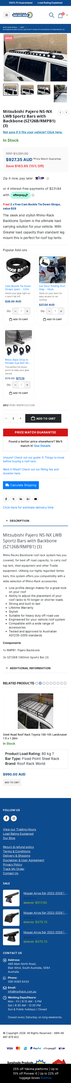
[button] (6, 15)
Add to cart (46, 418)
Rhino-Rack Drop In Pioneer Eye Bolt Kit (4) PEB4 (17, 361)
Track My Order (13, 869)
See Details (42, 446)
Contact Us (10, 873)
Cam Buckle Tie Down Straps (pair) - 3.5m (18, 288)
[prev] (60, 112)
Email (35, 499)
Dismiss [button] (46, 1078)
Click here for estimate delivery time (28, 507)
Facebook (6, 499)
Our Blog (9, 838)
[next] (66, 112)
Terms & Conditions (16, 851)
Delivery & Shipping (16, 856)
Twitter (13, 499)
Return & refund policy (18, 847)
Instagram (14, 818)
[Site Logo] (22, 15)
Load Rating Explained (18, 834)
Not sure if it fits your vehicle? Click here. (33, 132)
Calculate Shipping (23, 485)
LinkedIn (21, 499)
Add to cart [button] (20, 319)
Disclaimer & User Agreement (23, 860)
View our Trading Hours (19, 829)
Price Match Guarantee (47, 158)
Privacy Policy (12, 864)
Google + (28, 499)
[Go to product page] (35, 711)
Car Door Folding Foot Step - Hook (52, 288)
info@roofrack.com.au (22, 991)
